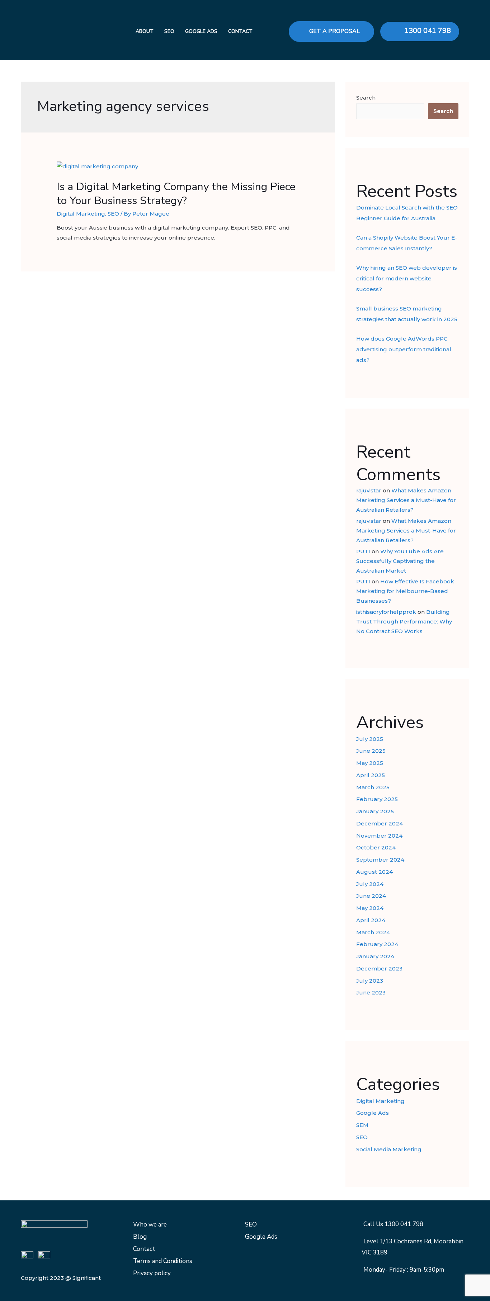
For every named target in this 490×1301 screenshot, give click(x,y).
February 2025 (377, 799)
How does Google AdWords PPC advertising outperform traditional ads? (403, 349)
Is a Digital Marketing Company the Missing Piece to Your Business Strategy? (176, 193)
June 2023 (371, 992)
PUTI (363, 551)
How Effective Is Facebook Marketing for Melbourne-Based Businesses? (405, 591)
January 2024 (375, 956)
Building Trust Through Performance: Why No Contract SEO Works (404, 621)
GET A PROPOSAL (334, 31)
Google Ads (372, 1112)
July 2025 (369, 739)
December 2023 (379, 968)
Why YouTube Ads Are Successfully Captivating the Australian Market (400, 561)
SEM (362, 1125)
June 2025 (371, 750)
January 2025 (375, 811)
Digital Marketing (81, 213)
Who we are (150, 1224)
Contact (240, 31)
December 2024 (379, 823)
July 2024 (369, 884)
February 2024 (377, 944)
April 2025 (370, 775)
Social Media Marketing (388, 1149)
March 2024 (373, 932)
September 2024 (380, 859)
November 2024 (379, 835)
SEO (169, 31)
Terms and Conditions (162, 1261)
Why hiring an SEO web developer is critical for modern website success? (406, 278)
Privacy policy (152, 1273)
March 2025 (373, 787)
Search (366, 97)
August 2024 (374, 871)
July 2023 (369, 980)
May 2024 (369, 908)
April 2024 (370, 920)
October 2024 (376, 847)
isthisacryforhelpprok (386, 611)
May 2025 (369, 763)
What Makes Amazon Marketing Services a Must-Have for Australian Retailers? (406, 500)
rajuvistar (368, 490)
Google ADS (201, 31)
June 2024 (371, 895)
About (145, 31)
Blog (140, 1237)
